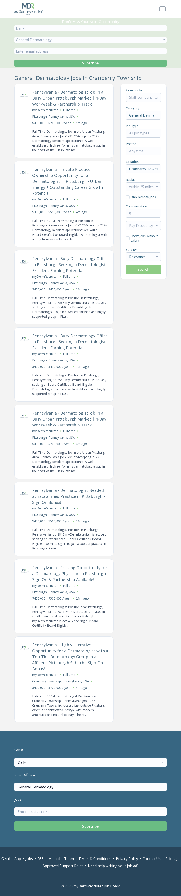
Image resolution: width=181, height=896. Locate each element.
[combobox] (90, 28)
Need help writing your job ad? (113, 865)
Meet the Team (61, 858)
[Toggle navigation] (162, 9)
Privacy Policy (127, 858)
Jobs (29, 858)
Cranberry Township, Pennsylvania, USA (60, 681)
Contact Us (152, 858)
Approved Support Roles (63, 865)
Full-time (69, 110)
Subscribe (90, 63)
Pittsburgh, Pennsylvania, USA (53, 116)
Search (143, 269)
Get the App (11, 858)
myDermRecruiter (45, 110)
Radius (130, 179)
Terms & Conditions (94, 858)
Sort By (131, 249)
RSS (41, 858)
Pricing (171, 858)
